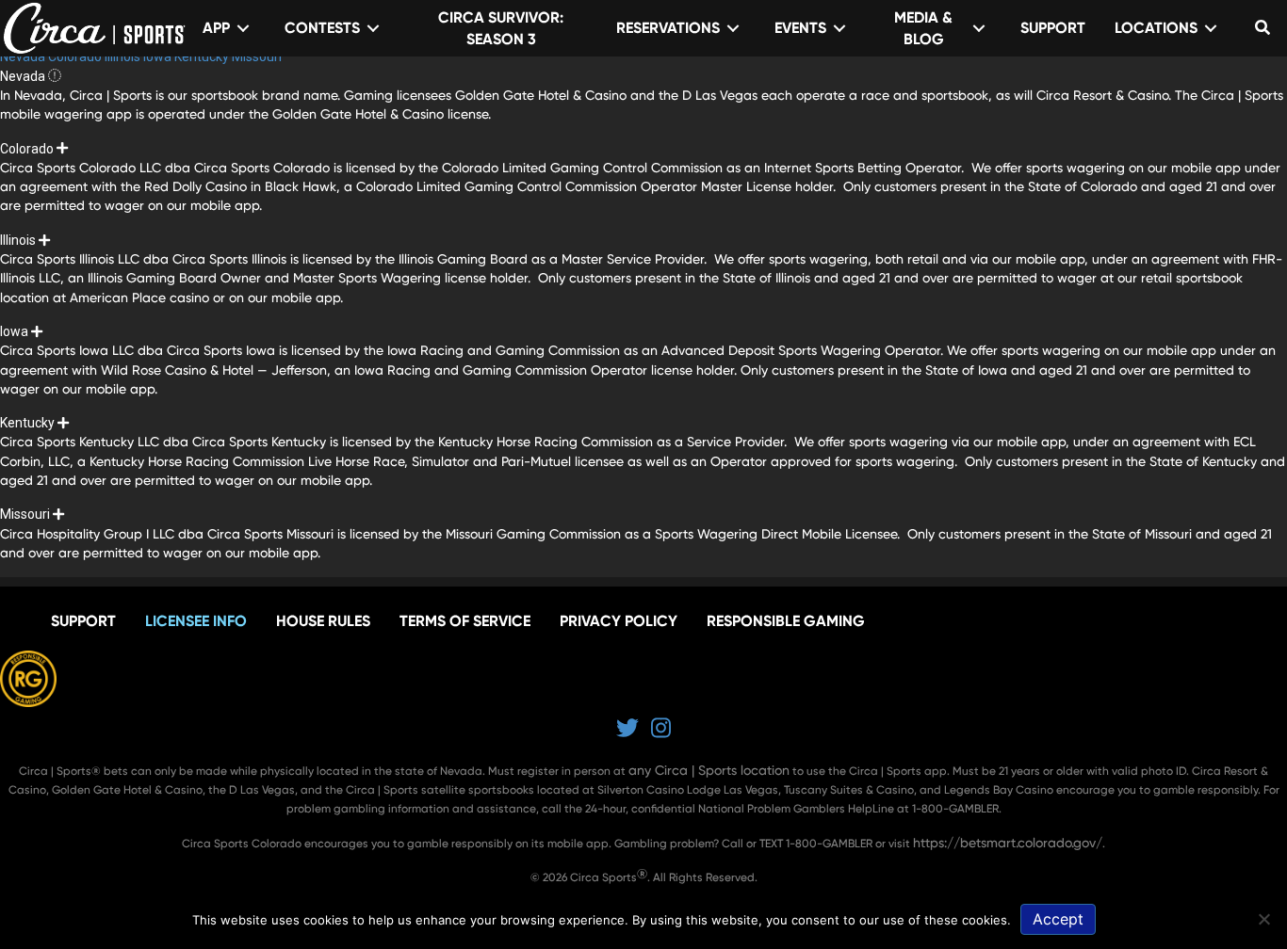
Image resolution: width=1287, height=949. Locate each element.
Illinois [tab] (124, 56)
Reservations (668, 28)
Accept (1058, 918)
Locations (1156, 28)
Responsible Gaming (786, 621)
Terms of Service (464, 621)
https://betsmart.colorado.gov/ (1007, 842)
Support (1052, 28)
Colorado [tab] (76, 56)
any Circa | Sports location (709, 770)
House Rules (323, 621)
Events (800, 28)
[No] (1263, 918)
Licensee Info (196, 621)
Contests (322, 28)
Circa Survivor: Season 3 (500, 28)
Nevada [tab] (24, 56)
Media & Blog (923, 28)
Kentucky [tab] (203, 56)
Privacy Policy (618, 621)
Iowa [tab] (158, 56)
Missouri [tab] (257, 56)
